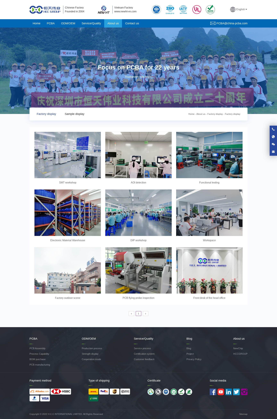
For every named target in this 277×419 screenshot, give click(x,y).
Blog (188, 348)
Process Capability (39, 353)
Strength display (90, 353)
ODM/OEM (68, 23)
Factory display (46, 114)
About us (113, 23)
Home (36, 23)
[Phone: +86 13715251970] (273, 129)
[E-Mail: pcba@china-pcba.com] (273, 152)
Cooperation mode (91, 359)
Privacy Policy (193, 359)
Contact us (132, 23)
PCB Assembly (37, 348)
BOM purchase (37, 359)
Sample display (74, 114)
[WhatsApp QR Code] (273, 137)
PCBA (51, 23)
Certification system (144, 353)
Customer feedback (144, 359)
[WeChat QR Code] (273, 144)
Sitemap (243, 414)
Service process (142, 348)
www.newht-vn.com (125, 11)
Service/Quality (91, 23)
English (240, 9)
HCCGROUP (240, 353)
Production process (92, 348)
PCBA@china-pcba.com (232, 23)
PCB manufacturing (39, 364)
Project (190, 353)
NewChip (238, 348)
